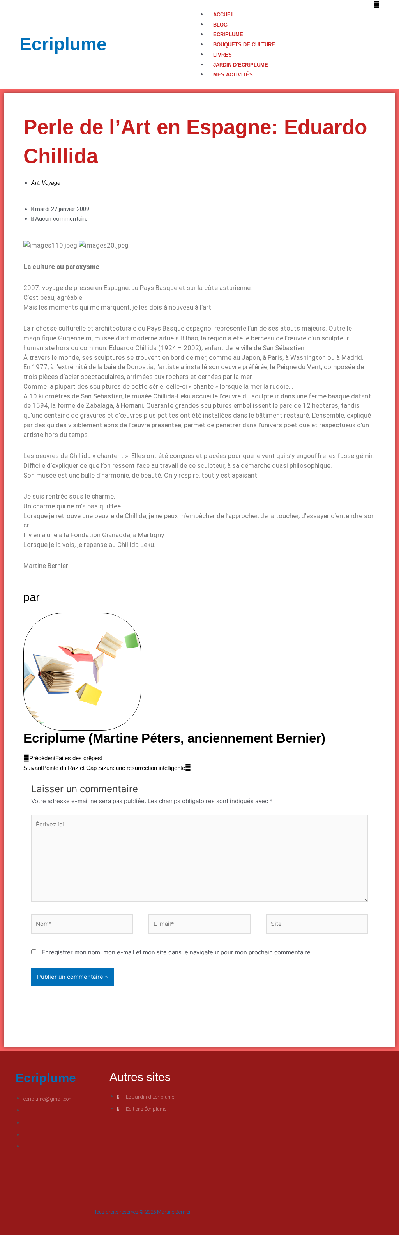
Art (35, 182)
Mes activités (233, 75)
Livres (222, 55)
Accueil (224, 15)
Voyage (51, 182)
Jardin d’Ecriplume (240, 65)
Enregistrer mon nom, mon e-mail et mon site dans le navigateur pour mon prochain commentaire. (177, 952)
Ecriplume (63, 44)
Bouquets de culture (244, 45)
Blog (220, 25)
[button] (290, 5)
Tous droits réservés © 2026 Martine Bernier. (143, 1212)
